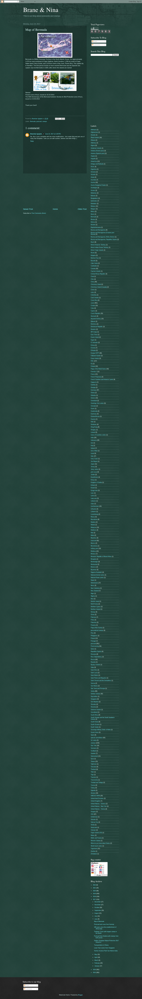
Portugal (93, 641)
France (93, 374)
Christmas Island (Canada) (99, 287)
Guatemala (94, 411)
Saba (92, 667)
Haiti (92, 421)
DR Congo (94, 332)
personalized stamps (97, 630)
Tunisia (93, 785)
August (96, 913)
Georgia (93, 387)
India (92, 437)
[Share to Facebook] (62, 119)
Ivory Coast (94, 458)
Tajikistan (93, 764)
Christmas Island (96, 284)
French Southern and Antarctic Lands (102, 379)
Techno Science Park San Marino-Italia (106, 951)
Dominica (93, 324)
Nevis (92, 585)
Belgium (93, 209)
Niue (92, 598)
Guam (92, 408)
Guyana (93, 419)
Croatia (93, 305)
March (96, 960)
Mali (92, 532)
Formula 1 (94, 371)
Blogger (80, 995)
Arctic (92, 166)
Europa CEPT (95, 353)
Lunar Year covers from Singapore (104, 948)
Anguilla (93, 158)
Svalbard (93, 751)
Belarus (93, 206)
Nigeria (93, 596)
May (96, 954)
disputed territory (96, 318)
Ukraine (93, 793)
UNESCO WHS (95, 795)
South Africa (94, 715)
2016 (94, 969)
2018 (94, 896)
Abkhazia (93, 129)
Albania (93, 140)
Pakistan (93, 617)
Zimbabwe (94, 854)
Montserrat (94, 564)
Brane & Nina (40, 9)
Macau (93, 517)
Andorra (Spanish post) (98, 153)
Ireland (93, 448)
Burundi (93, 260)
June (96, 919)
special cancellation (97, 737)
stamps (44, 121)
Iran (92, 443)
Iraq (92, 445)
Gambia (93, 385)
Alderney (93, 143)
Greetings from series (97, 403)
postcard (39, 121)
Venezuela (94, 827)
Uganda (93, 790)
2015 (94, 972)
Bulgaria (93, 255)
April (96, 957)
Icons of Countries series (98, 435)
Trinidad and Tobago (97, 782)
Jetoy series (94, 469)
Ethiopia (93, 350)
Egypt (92, 340)
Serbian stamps (95, 693)
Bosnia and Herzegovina (98, 230)
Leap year (94, 498)
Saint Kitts (94, 670)
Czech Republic (95, 313)
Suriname (93, 748)
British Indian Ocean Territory (99, 247)
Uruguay (93, 811)
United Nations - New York (99, 806)
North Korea (94, 604)
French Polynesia (96, 377)
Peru (92, 633)
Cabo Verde (94, 263)
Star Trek (93, 745)
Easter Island (95, 337)
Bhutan (93, 219)
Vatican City (94, 822)
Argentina (93, 169)
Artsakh (93, 174)
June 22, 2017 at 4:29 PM (53, 134)
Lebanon (93, 501)
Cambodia (94, 266)
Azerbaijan (94, 187)
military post (94, 548)
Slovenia (93, 707)
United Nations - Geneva (98, 803)
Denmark (93, 316)
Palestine (93, 622)
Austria (93, 182)
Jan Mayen (94, 461)
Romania (93, 654)
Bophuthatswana (96, 227)
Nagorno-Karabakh (96, 572)
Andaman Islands (96, 148)
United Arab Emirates (97, 798)
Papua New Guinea (96, 627)
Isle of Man (94, 451)
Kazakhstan (94, 477)
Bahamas (93, 193)
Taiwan (93, 761)
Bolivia (93, 222)
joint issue (94, 472)
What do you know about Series (100, 843)
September (97, 910)
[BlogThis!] (58, 119)
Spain (92, 735)
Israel (92, 453)
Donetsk (93, 329)
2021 (94, 888)
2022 (94, 885)
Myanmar (93, 569)
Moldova (93, 551)
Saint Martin (94, 675)
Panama (93, 625)
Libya (92, 503)
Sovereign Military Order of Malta (101, 729)
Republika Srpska (96, 651)
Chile (92, 279)
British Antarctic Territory (98, 245)
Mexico (93, 543)
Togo (92, 774)
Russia (93, 659)
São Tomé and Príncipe (98, 688)
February (97, 963)
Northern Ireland (95, 609)
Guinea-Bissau (95, 416)
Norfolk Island (95, 601)
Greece (93, 398)
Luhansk (93, 511)
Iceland (93, 432)
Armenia (93, 172)
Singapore (94, 699)
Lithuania (93, 509)
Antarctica (94, 161)
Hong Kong (94, 427)
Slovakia (93, 704)
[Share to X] (60, 119)
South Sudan (95, 727)
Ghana (93, 392)
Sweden (93, 753)
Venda (92, 825)
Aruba (92, 177)
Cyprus (93, 311)
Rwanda (93, 662)
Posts (95, 41)
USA (92, 814)
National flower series (97, 577)
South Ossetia (95, 724)
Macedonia (94, 519)
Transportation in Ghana (101, 945)
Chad (92, 276)
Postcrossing (95, 646)
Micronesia (94, 546)
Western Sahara (95, 840)
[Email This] (56, 119)
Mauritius (93, 538)
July (95, 916)
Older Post (82, 209)
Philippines (94, 635)
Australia (93, 180)
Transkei (93, 777)
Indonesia (94, 440)
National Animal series (97, 575)
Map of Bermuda (99, 921)
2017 (94, 899)
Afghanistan (94, 132)
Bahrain (93, 195)
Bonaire (93, 224)
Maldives (93, 530)
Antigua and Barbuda (97, 164)
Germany (93, 390)
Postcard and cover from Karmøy (104, 924)
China (92, 282)
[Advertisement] (55, 190)
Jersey (93, 466)
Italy (92, 456)
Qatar (92, 649)
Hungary (93, 429)
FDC (92, 361)
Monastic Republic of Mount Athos (101, 556)
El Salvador (94, 342)
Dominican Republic (97, 326)
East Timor (94, 334)
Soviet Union (94, 732)
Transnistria (94, 780)
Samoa (93, 683)
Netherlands (94, 583)
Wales (92, 835)
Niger (92, 593)
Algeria (93, 145)
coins (92, 292)
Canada (93, 268)
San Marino (94, 686)
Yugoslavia (94, 848)
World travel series (96, 846)
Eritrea (93, 345)
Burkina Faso (95, 258)
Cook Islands (95, 297)
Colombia (93, 295)
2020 (94, 891)
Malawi (93, 524)
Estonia (93, 348)
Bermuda (33, 121)
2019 (94, 893)
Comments (96, 45)
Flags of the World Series (98, 369)
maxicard (93, 540)
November (97, 904)
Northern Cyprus (96, 606)
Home (55, 209)
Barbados (93, 203)
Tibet (92, 772)
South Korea (94, 722)
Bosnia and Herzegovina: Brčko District (102, 237)
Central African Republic (98, 274)
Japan (92, 464)
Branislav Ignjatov (36, 134)
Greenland (94, 400)
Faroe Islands (95, 358)
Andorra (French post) (97, 150)
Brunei (93, 252)
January (97, 966)
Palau (92, 620)
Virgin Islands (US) (96, 832)
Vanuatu (93, 819)
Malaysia (93, 527)
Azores (93, 190)
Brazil (92, 242)
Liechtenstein (95, 506)
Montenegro (94, 561)
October (97, 907)
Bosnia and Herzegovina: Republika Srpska (104, 239)
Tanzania (93, 766)
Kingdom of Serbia (96, 482)
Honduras (93, 424)
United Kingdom (95, 801)
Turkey (93, 788)
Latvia (92, 495)
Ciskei (92, 289)
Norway (93, 612)
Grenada (93, 406)
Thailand (93, 769)
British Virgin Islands (97, 250)
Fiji (92, 363)
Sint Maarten (94, 701)
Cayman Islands (96, 271)
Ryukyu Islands (95, 664)
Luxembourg (94, 514)
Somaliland (94, 712)
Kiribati (93, 485)
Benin (92, 214)
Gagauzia (93, 382)
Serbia (93, 691)
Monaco (93, 554)
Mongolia (93, 559)
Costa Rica (94, 300)
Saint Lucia (94, 672)
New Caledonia (95, 588)
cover (92, 303)
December (97, 902)
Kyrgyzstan (94, 490)
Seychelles (94, 696)
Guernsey (94, 414)
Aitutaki (93, 135)
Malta (92, 535)
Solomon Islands (96, 709)
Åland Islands (95, 137)
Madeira (93, 522)
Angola (93, 156)
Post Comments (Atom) (39, 213)
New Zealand (95, 590)
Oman (92, 614)
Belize (92, 211)
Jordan (93, 474)
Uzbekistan (94, 817)
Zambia (93, 851)
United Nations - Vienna (98, 809)
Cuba (92, 308)
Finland (93, 366)
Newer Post (28, 209)
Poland (93, 638)
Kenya (93, 480)
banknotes (94, 201)
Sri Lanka (93, 740)
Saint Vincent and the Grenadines (101, 680)
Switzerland (94, 756)
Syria (92, 758)
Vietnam (93, 830)
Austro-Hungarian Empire (98, 185)
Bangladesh (94, 198)
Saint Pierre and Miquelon (98, 678)
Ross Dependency (96, 657)
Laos (92, 493)
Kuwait (93, 487)
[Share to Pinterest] (64, 119)
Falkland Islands (96, 355)
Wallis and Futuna (96, 838)
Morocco (93, 567)
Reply (32, 141)
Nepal (92, 580)
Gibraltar (93, 395)
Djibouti (93, 321)
